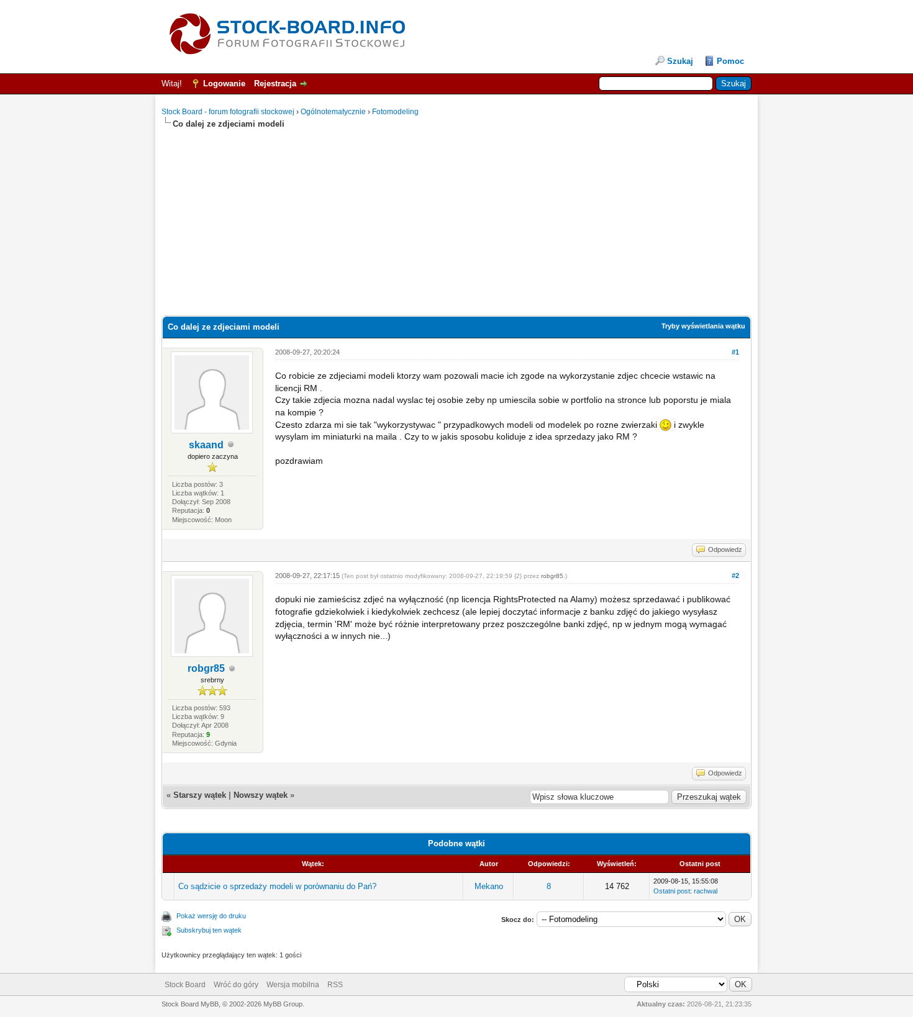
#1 (735, 352)
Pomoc (730, 61)
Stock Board (185, 984)
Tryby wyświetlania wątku (703, 326)
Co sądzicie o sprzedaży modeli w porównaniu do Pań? (277, 886)
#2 (735, 575)
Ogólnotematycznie (333, 111)
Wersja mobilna (292, 984)
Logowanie (224, 83)
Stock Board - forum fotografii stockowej (227, 111)
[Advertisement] (456, 217)
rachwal (705, 891)
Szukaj (680, 61)
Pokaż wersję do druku (211, 916)
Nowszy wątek (261, 795)
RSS (335, 984)
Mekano (489, 886)
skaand (206, 445)
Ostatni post (671, 891)
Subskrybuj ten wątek (209, 930)
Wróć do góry (236, 984)
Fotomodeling (395, 111)
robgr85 (206, 668)
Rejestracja (275, 83)
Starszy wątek (199, 795)
